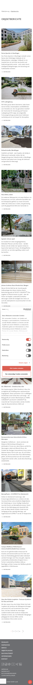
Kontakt (4, 659)
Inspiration (5, 645)
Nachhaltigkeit (7, 653)
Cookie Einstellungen (8, 675)
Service (4, 648)
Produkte (4, 642)
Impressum (4, 669)
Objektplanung (5, 11)
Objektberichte (15, 11)
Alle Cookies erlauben (16, 368)
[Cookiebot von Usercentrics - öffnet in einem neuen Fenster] (23, 309)
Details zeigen (23, 363)
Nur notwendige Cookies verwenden (16, 374)
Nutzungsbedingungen (8, 673)
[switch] (28, 345)
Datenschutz (5, 671)
